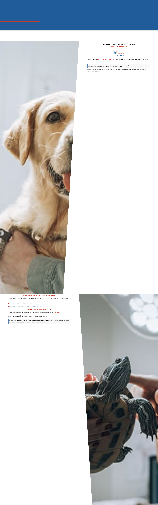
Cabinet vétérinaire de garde (59, 10)
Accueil (20, 10)
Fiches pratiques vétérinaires (138, 10)
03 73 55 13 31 (57, 312)
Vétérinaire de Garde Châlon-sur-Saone (92, 41)
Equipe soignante (99, 10)
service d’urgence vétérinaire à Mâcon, (106, 59)
